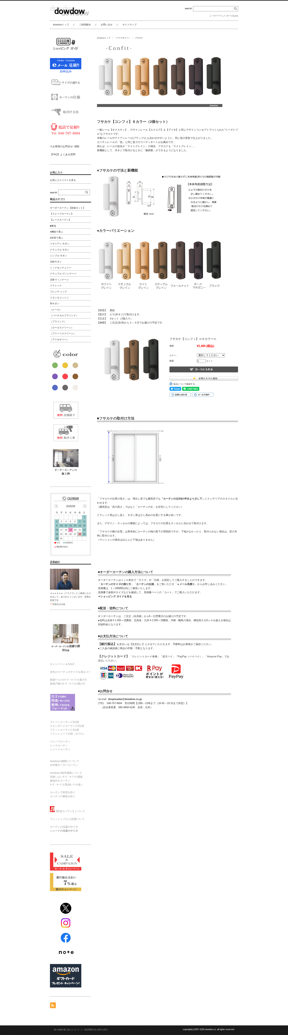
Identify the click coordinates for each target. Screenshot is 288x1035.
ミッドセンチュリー (60, 267)
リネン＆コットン (59, 297)
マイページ (218, 16)
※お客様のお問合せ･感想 (64, 146)
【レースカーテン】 (60, 219)
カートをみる (232, 16)
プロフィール (58, 604)
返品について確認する (185, 384)
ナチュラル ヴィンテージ (63, 273)
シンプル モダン (58, 255)
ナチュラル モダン (59, 249)
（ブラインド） (58, 321)
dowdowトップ (61, 24)
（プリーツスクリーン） (63, 333)
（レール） (56, 309)
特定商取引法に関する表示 (96, 1030)
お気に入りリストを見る (63, 180)
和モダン (54, 303)
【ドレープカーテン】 (61, 213)
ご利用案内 (85, 24)
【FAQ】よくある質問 (62, 154)
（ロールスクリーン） (61, 327)
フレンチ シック (58, 291)
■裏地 (53, 226)
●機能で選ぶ (56, 231)
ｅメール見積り (186, 584)
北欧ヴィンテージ (59, 279)
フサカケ (139, 38)
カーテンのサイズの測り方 (116, 584)
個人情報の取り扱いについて (66, 1030)
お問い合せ (106, 24)
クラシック (56, 285)
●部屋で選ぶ (56, 237)
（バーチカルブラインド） (64, 315)
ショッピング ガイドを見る (116, 596)
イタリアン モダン (59, 243)
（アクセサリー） (122, 38)
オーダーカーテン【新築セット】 (67, 208)
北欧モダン (56, 261)
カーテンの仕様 (145, 584)
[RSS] (53, 1006)
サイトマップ (129, 24)
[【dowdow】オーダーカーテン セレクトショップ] (69, 17)
